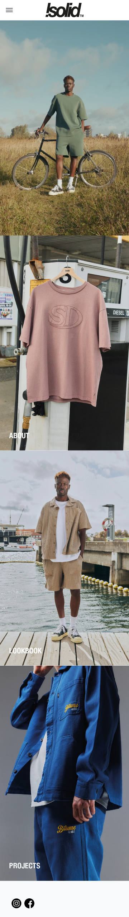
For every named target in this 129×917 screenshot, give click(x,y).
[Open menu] (7, 10)
